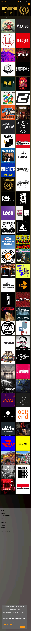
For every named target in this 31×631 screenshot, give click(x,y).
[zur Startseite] (3, 1)
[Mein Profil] (24, 1)
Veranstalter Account (6, 531)
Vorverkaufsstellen (5, 515)
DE (18, 1)
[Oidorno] (15, 10)
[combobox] (14, 4)
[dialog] (14, 617)
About (2, 518)
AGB (2, 524)
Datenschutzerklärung (7, 624)
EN (20, 1)
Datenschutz (3, 525)
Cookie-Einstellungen (7, 627)
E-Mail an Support (4, 519)
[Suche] (29, 4)
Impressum (3, 527)
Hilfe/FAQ (3, 516)
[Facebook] (1, 511)
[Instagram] (3, 511)
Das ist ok (22, 627)
